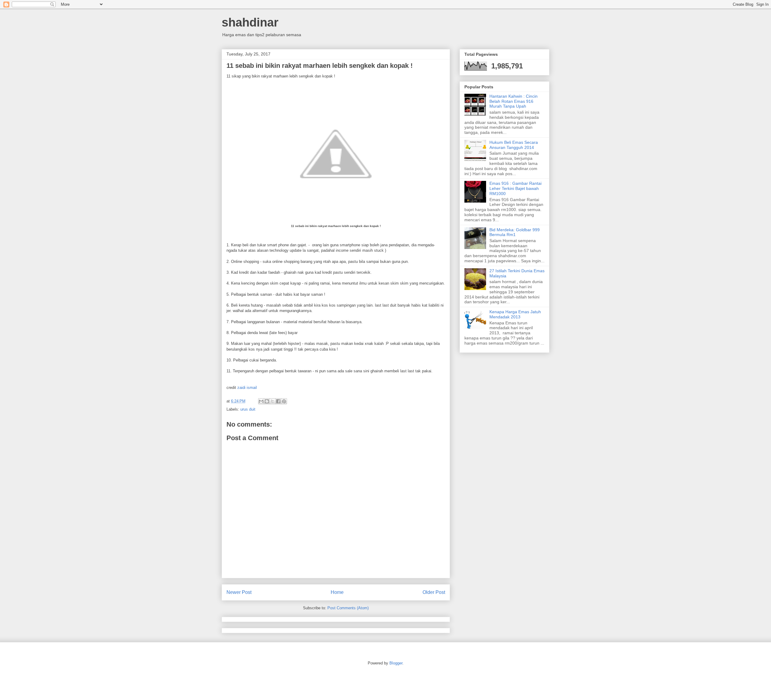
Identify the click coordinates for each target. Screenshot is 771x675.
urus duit (247, 409)
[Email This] (261, 401)
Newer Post (238, 592)
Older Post (434, 592)
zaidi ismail (247, 387)
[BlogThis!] (267, 401)
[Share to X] (273, 401)
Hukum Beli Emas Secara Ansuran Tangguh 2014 (513, 145)
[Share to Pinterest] (284, 401)
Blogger (395, 663)
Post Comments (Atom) (348, 608)
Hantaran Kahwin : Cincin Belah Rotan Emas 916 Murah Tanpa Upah (513, 101)
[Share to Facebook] (278, 401)
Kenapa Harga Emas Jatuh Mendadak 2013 (515, 314)
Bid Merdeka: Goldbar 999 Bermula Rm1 (514, 232)
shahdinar (250, 22)
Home (337, 592)
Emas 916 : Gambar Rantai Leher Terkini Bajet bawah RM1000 (515, 188)
